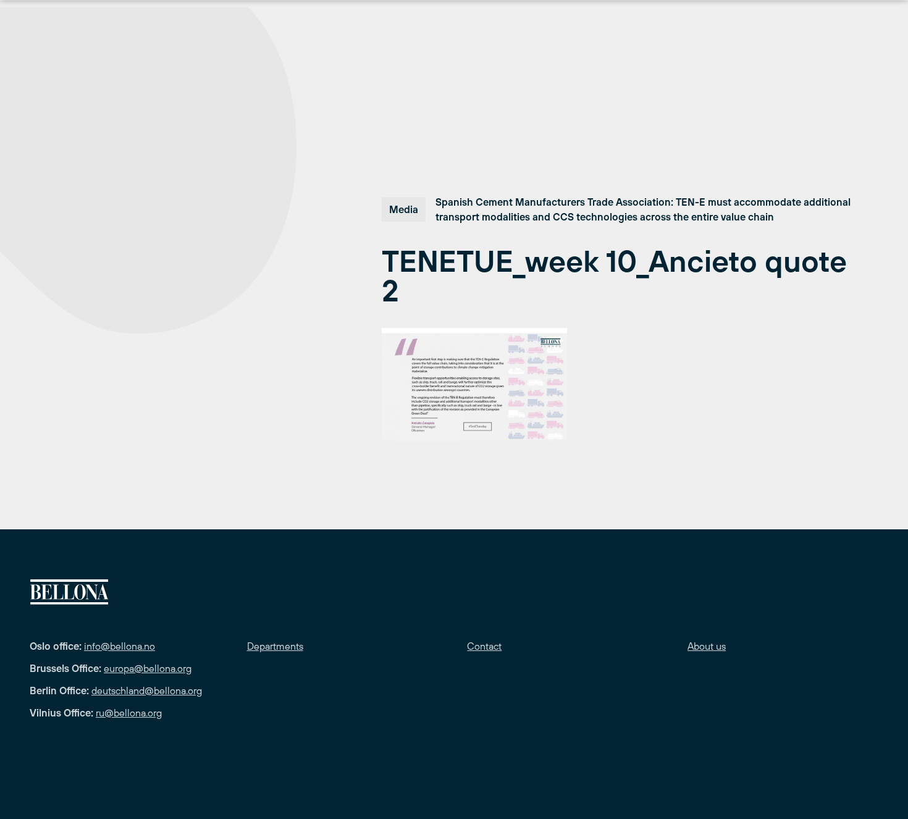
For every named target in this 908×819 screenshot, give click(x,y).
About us (706, 646)
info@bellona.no (119, 646)
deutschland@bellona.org (146, 690)
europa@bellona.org (147, 668)
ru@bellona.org (129, 712)
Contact (484, 646)
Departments (275, 646)
